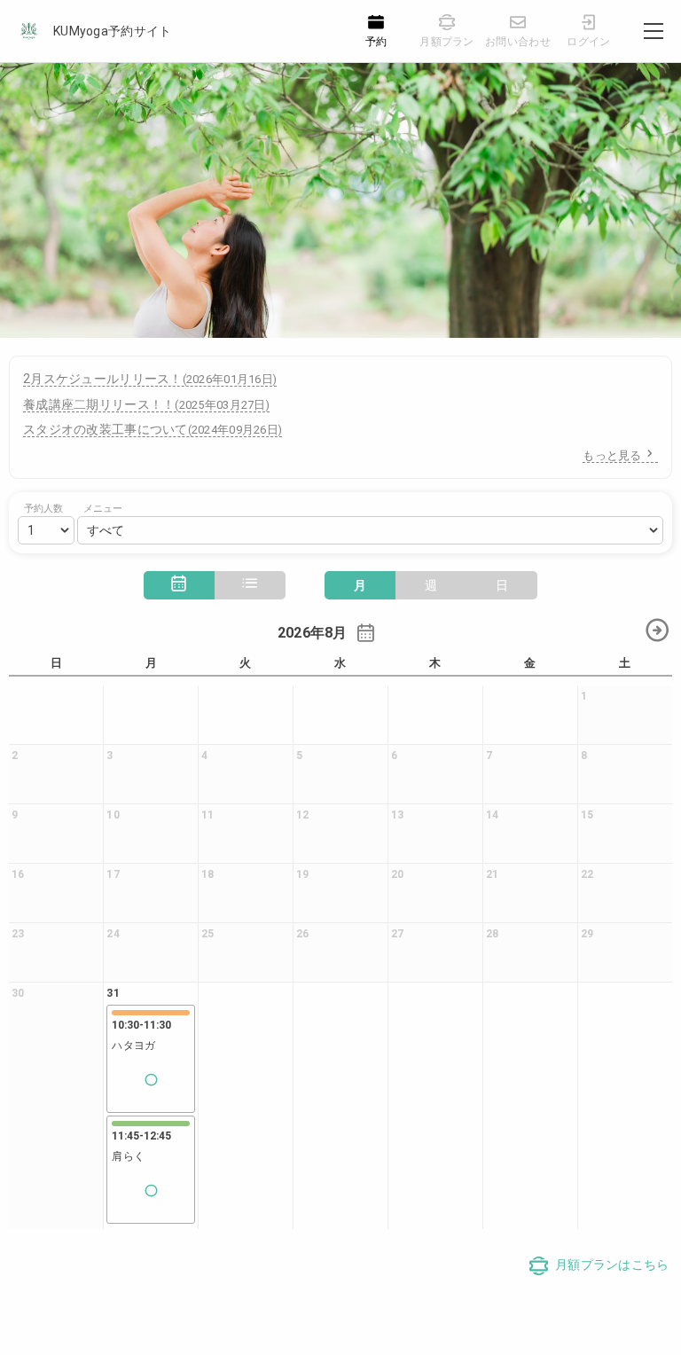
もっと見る (612, 455)
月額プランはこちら (612, 1264)
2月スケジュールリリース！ (150, 379)
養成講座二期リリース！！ (146, 404)
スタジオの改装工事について (152, 429)
